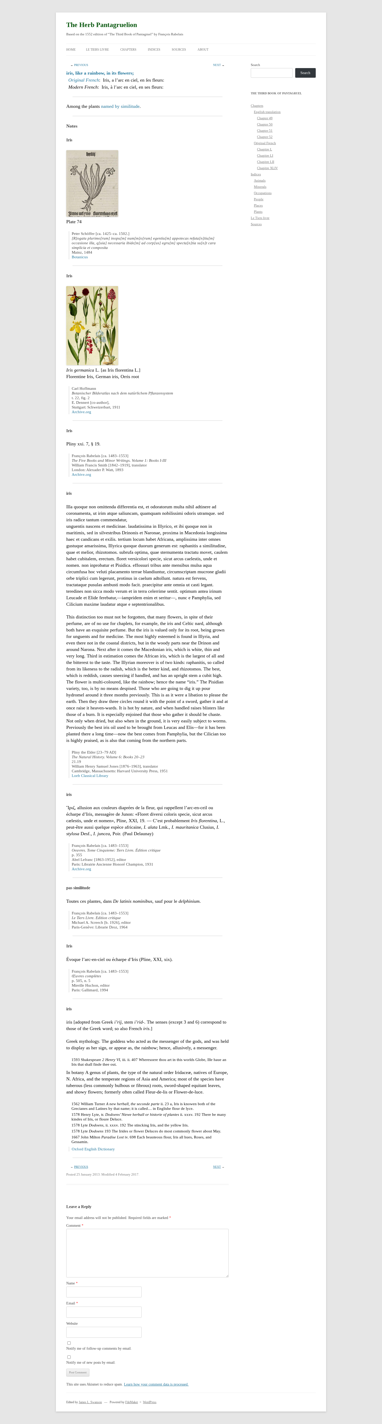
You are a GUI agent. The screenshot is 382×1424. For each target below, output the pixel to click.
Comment (74, 1226)
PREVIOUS (81, 65)
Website (72, 1324)
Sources (179, 49)
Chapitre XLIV (267, 168)
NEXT (217, 65)
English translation (267, 112)
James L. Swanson (90, 1402)
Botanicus (80, 257)
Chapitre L (264, 149)
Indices (154, 49)
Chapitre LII (265, 162)
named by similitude (120, 106)
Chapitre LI (265, 155)
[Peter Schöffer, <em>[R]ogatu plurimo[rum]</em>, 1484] (92, 215)
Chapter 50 (265, 124)
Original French (83, 80)
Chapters (128, 49)
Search (255, 65)
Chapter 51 (265, 131)
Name (72, 1283)
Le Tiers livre (97, 49)
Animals (260, 180)
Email (72, 1303)
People (259, 199)
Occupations (263, 193)
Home (71, 49)
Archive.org (81, 412)
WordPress (149, 1402)
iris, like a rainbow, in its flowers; (100, 73)
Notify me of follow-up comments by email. (99, 1348)
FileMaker (131, 1402)
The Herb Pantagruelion (101, 25)
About (202, 49)
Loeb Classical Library (90, 776)
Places (258, 205)
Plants (258, 212)
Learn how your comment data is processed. (156, 1384)
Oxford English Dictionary (93, 1149)
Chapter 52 (265, 137)
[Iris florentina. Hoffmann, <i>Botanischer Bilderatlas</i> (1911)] (92, 363)
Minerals (260, 187)
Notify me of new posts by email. (91, 1362)
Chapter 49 (265, 118)
